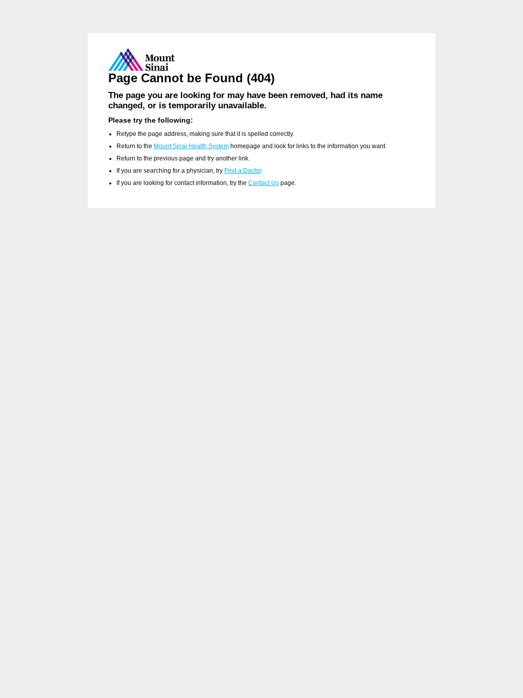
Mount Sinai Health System (191, 146)
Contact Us (263, 183)
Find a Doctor (242, 170)
